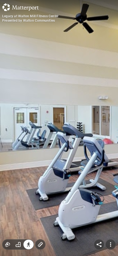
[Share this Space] (99, 244)
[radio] (7, 244)
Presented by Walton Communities (28, 21)
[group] (18, 244)
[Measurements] (40, 244)
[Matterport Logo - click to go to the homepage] (20, 7)
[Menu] (110, 244)
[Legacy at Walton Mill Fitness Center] (59, 128)
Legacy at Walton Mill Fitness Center (30, 16)
